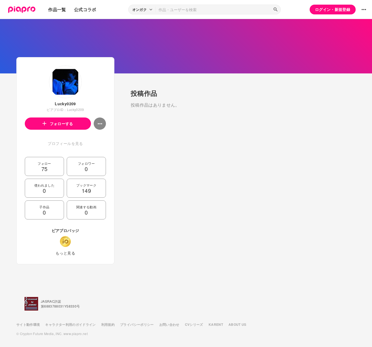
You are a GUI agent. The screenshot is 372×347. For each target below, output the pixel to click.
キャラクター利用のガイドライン (70, 324)
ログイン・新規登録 (332, 9)
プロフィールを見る (65, 143)
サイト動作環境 (28, 324)
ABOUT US (237, 324)
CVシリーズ (194, 324)
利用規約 (108, 324)
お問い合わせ (169, 324)
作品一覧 (57, 9)
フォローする (61, 123)
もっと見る (65, 253)
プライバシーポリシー (137, 324)
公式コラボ (85, 9)
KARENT (216, 324)
